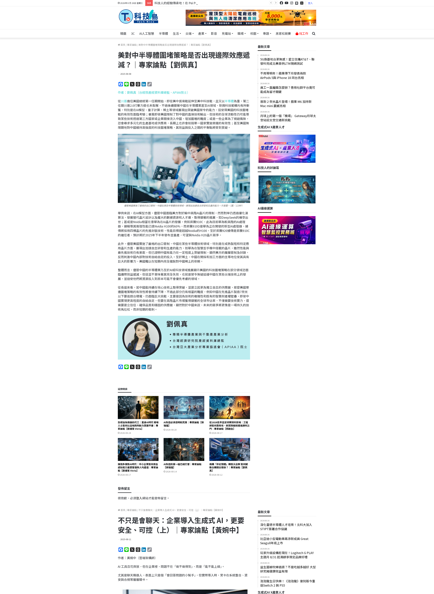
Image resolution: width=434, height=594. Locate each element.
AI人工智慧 (146, 33)
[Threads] (301, 3)
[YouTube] (286, 3)
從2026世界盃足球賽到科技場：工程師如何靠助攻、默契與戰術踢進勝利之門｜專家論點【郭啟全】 (229, 425)
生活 (176, 33)
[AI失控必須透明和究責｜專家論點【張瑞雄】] (184, 407)
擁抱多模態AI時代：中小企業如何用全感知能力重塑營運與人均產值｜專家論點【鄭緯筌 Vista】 (138, 467)
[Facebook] (281, 3)
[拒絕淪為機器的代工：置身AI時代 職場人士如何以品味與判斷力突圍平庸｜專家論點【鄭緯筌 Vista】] (138, 407)
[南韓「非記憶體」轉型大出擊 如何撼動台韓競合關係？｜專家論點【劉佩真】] (229, 449)
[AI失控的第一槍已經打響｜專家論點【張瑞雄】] (184, 449)
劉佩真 (131, 92)
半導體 (163, 33)
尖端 (188, 33)
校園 (253, 33)
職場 (241, 33)
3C (133, 33)
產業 (201, 33)
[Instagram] (291, 3)
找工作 (303, 33)
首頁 (122, 44)
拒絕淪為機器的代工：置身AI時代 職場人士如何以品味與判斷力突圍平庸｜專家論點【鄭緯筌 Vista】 (138, 425)
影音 (214, 33)
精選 (123, 33)
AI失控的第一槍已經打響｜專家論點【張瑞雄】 (182, 465)
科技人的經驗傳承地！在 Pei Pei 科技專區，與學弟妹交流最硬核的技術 (202, 3)
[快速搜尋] (313, 33)
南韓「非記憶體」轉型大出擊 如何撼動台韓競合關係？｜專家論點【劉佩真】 (228, 467)
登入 (310, 3)
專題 (266, 33)
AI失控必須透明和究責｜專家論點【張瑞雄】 (184, 424)
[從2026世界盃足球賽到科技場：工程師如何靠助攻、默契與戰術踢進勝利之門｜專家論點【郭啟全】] (229, 407)
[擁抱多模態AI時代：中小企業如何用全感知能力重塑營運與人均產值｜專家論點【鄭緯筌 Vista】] (138, 449)
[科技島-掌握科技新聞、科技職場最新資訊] (138, 16)
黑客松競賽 (283, 33)
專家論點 (132, 44)
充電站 (226, 33)
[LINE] (296, 3)
